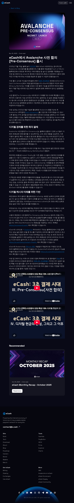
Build (4, 436)
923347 (33, 66)
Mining (5, 470)
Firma (40, 445)
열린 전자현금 (44, 81)
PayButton (42, 439)
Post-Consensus (31, 112)
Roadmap (6, 451)
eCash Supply (43, 479)
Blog (4, 448)
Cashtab (41, 436)
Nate (58, 258)
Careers (5, 454)
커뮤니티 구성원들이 (41, 261)
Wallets (5, 460)
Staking (5, 473)
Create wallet (63, 3)
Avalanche (28, 230)
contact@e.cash (10, 427)
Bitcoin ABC (30, 247)
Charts (40, 451)
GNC (39, 470)
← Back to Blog (14, 8)
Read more (17, 391)
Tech (4, 439)
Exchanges (6, 476)
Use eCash (6, 479)
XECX (40, 442)
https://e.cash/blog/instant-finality (23, 242)
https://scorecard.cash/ (18, 225)
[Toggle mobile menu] (71, 3)
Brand (5, 457)
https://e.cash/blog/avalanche (52, 252)
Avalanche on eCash (45, 473)
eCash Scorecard (44, 476)
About (5, 445)
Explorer (41, 448)
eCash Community (44, 482)
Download (6, 442)
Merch (5, 462)
